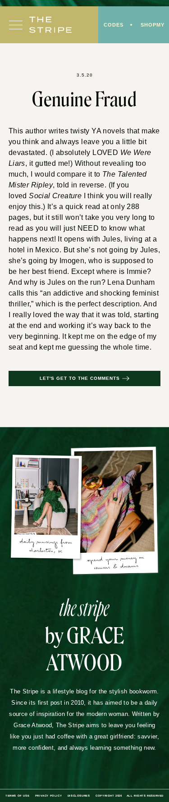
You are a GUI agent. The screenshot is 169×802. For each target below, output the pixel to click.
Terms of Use (17, 795)
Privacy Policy (48, 795)
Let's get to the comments (80, 378)
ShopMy (152, 24)
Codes (113, 24)
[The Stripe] (50, 25)
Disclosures (79, 795)
